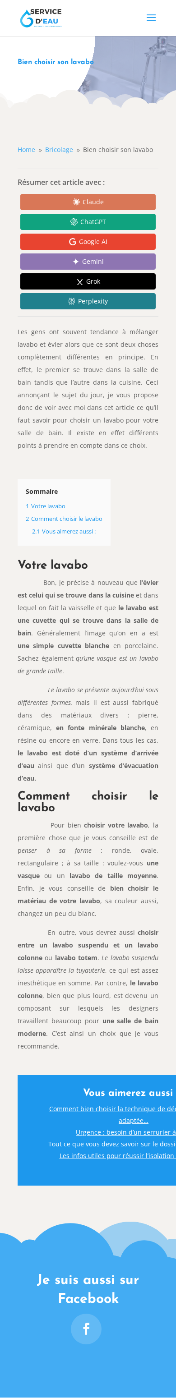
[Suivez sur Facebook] (86, 1329)
